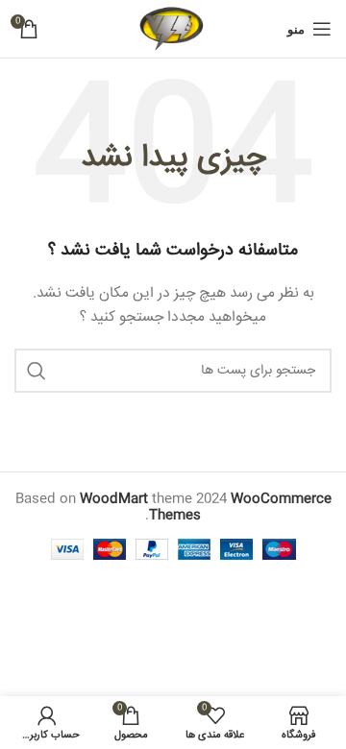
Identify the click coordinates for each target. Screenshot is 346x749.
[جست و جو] (36, 371)
